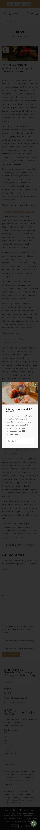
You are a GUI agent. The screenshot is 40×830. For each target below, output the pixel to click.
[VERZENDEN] (30, 441)
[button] (35, 384)
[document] (20, 415)
